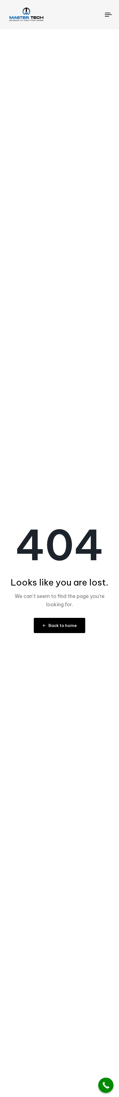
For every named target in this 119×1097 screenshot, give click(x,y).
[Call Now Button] (105, 1085)
